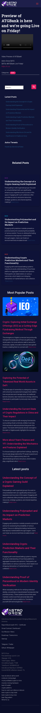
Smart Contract (7, 628)
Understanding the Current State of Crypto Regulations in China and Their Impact (20, 413)
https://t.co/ (6, 66)
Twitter (11, 644)
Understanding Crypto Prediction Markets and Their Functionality (19, 260)
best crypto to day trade (9, 692)
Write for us (5, 700)
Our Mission (6, 632)
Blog (12, 72)
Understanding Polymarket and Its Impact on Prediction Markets (20, 222)
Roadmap (5, 635)
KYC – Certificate (20, 625)
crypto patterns (7, 688)
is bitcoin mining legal (9, 678)
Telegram (5, 644)
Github (4, 648)
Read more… (15, 202)
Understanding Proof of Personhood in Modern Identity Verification (20, 581)
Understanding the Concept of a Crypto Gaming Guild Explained (20, 182)
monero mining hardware (10, 683)
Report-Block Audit (8, 625)
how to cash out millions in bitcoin (13, 690)
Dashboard (16, 628)
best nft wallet (6, 685)
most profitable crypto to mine (12, 680)
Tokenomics (13, 635)
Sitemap (4, 639)
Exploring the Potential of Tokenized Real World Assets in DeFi (19, 382)
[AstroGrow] (10, 3)
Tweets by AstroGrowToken (14, 147)
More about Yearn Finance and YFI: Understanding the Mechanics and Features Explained (20, 444)
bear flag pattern (7, 697)
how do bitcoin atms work (10, 676)
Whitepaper (10, 648)
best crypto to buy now (9, 695)
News (12, 632)
